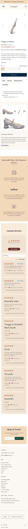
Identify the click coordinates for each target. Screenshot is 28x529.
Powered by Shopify (4, 527)
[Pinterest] (3, 525)
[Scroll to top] (25, 525)
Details (3, 80)
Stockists (3, 485)
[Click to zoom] (24, 15)
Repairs (2, 470)
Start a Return (4, 468)
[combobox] (20, 259)
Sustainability (5, 84)
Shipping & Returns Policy (6, 466)
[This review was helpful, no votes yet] (19, 273)
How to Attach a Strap (6, 464)
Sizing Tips (9, 80)
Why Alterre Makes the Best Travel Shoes (10, 500)
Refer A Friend (4, 483)
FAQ (2, 472)
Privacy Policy (4, 491)
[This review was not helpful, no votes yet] (22, 273)
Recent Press (4, 481)
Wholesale (3, 487)
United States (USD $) (16, 516)
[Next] (24, 25)
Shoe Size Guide (5, 462)
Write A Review (14, 249)
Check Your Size (23, 65)
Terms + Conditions (5, 489)
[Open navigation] (3, 6)
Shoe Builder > (5, 145)
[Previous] (3, 25)
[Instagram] (6, 525)
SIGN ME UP (19, 438)
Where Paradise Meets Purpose (8, 498)
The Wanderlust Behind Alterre (8, 502)
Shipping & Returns (18, 80)
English (5, 516)
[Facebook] (1, 525)
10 (18, 68)
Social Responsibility (5, 479)
